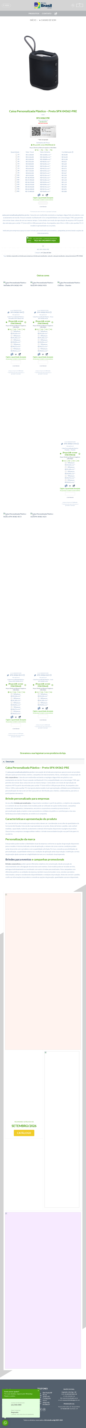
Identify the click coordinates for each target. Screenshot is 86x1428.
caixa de (50, 256)
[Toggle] (4, 761)
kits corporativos (11, 777)
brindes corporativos (13, 256)
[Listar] (43, 246)
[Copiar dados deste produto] (39, 195)
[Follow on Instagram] (44, 1409)
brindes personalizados (40, 256)
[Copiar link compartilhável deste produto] (47, 195)
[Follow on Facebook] (40, 1409)
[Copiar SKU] (9, 312)
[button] (6, 5)
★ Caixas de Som (47, 20)
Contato (46, 13)
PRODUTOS (34, 13)
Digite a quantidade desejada (43, 199)
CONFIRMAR (43, 206)
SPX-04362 (79, 256)
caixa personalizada (59, 256)
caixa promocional (70, 256)
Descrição (10, 761)
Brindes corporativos (13, 864)
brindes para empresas (26, 256)
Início (33, 20)
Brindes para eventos (18, 859)
